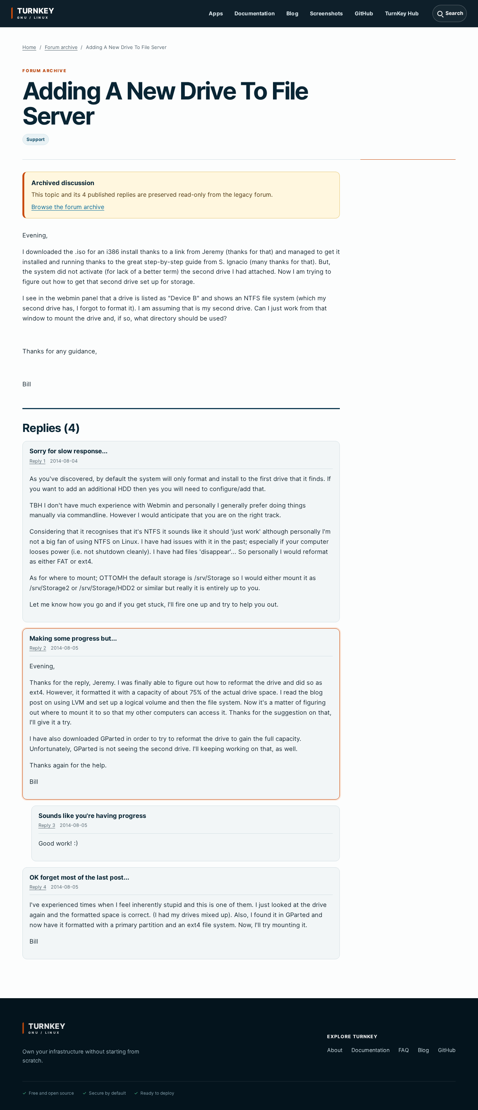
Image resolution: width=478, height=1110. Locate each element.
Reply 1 (38, 461)
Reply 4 (38, 887)
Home (29, 47)
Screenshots (326, 13)
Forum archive (61, 47)
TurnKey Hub (402, 13)
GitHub (364, 13)
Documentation (255, 13)
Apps (216, 13)
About (334, 1050)
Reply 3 (46, 825)
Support (36, 139)
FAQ (403, 1050)
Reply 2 (38, 648)
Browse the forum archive (67, 207)
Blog (292, 13)
